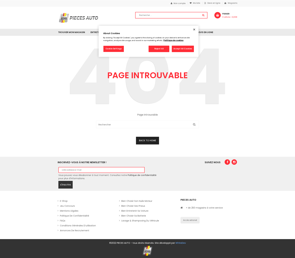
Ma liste (196, 3)
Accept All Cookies (182, 48)
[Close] (194, 29)
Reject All (159, 48)
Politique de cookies (173, 40)
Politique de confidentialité (142, 175)
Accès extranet (190, 220)
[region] (149, 41)
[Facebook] (227, 162)
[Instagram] (234, 162)
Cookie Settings (114, 48)
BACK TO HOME (147, 140)
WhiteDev (180, 242)
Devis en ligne (213, 3)
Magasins (232, 3)
